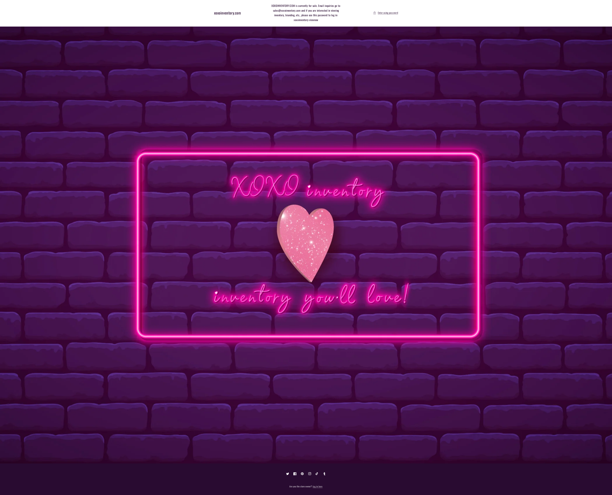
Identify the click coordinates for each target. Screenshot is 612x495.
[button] (385, 13)
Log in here (318, 486)
